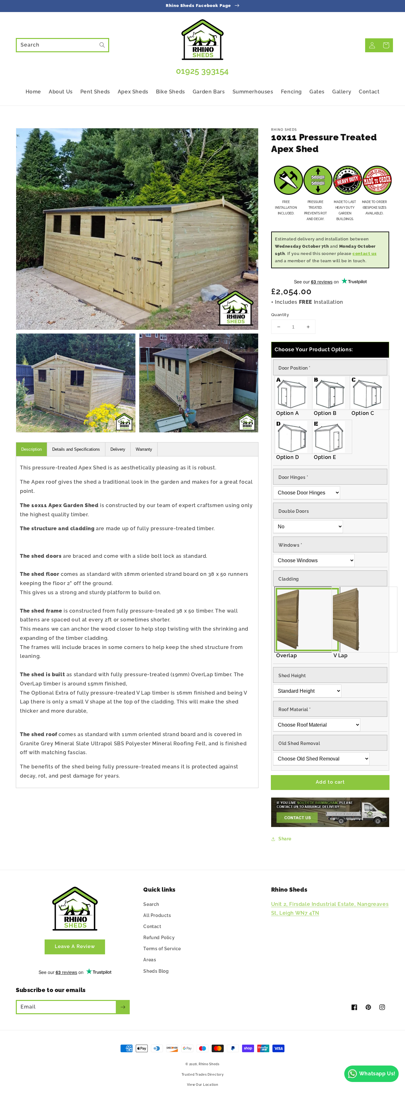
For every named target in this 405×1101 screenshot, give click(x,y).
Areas (149, 959)
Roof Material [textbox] (294, 709)
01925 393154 (202, 71)
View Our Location (202, 1084)
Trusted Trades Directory (203, 1074)
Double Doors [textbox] (293, 511)
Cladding (288, 579)
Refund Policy (159, 937)
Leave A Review (75, 946)
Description (31, 449)
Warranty (144, 449)
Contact (152, 926)
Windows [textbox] (290, 545)
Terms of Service (162, 948)
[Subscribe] (123, 1007)
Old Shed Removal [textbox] (299, 743)
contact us (364, 253)
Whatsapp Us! (377, 1074)
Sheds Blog (156, 971)
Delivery (117, 449)
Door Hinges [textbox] (293, 477)
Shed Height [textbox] (292, 675)
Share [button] (284, 838)
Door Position (294, 368)
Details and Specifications (76, 449)
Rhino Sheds (209, 1064)
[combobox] (62, 45)
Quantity (280, 314)
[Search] (102, 45)
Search (151, 904)
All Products (157, 915)
